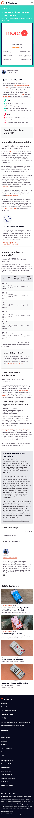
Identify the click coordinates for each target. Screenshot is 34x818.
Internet (8, 8)
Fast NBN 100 (5, 186)
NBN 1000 (20, 94)
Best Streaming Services (8, 778)
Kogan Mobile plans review (12, 659)
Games (3, 752)
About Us (4, 703)
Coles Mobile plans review (11, 634)
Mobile (3, 734)
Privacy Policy (5, 793)
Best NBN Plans (5, 767)
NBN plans (6, 96)
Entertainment (5, 741)
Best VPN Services (6, 782)
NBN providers (13, 152)
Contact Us (4, 707)
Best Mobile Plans (6, 771)
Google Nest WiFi (23, 390)
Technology (4, 744)
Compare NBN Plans (7, 764)
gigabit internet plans (11, 208)
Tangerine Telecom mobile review (14, 683)
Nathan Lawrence (13, 70)
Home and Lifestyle (6, 748)
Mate (2, 194)
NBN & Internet (5, 737)
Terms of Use (12, 793)
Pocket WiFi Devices (7, 785)
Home (3, 8)
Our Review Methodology (8, 710)
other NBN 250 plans (12, 195)
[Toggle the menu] (32, 3)
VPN (2, 755)
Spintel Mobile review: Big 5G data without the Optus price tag (15, 609)
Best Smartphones (6, 774)
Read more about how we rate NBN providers (16, 521)
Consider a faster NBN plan (15, 363)
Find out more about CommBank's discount (10, 243)
